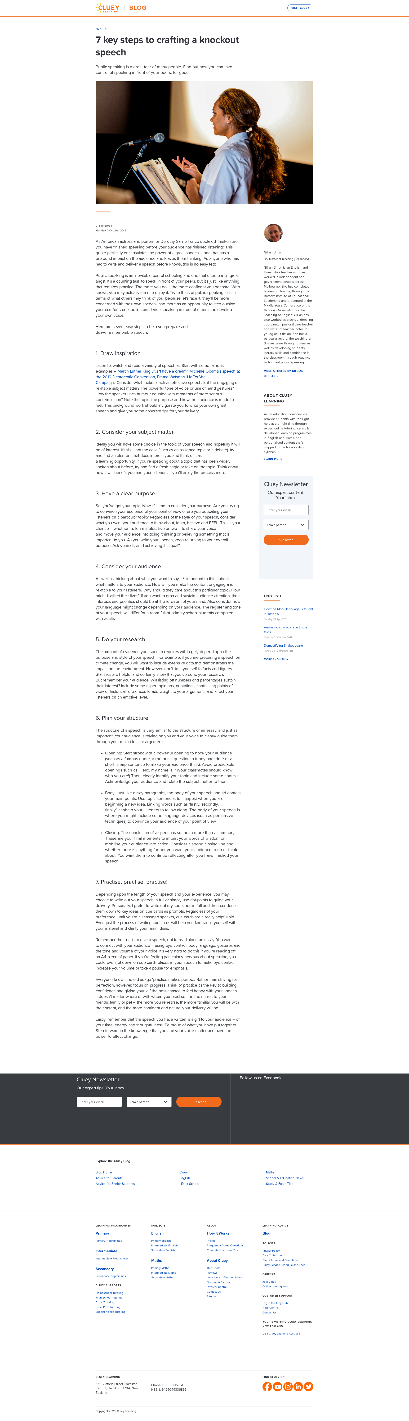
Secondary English (163, 1250)
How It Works (218, 1233)
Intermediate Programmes (112, 1258)
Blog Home (104, 1172)
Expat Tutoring (105, 1302)
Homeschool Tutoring (109, 1293)
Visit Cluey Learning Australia (281, 1333)
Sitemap (212, 1296)
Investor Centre (217, 1287)
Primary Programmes (109, 1241)
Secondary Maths (162, 1277)
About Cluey (217, 1261)
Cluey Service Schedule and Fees (283, 1265)
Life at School (189, 1184)
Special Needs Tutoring (110, 1312)
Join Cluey (269, 1282)
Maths (270, 1172)
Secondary (105, 1269)
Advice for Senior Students (115, 1184)
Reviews (212, 1273)
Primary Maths (160, 1268)
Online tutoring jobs (275, 1286)
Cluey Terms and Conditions (280, 1260)
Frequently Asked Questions (225, 1245)
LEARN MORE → (274, 459)
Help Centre (270, 1308)
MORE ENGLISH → (276, 659)
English (102, 29)
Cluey (183, 1172)
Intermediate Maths (163, 1273)
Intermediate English (164, 1245)
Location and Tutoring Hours (225, 1277)
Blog (266, 1233)
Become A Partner (218, 1282)
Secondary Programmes (111, 1276)
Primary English (161, 1241)
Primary (102, 1233)
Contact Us (214, 1291)
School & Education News (285, 1178)
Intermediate (106, 1251)
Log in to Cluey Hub (275, 1303)
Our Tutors (213, 1268)
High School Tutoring (109, 1297)
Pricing (211, 1241)
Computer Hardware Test (223, 1250)
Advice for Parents (109, 1178)
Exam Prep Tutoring (108, 1307)
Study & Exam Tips (279, 1184)
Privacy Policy (271, 1251)
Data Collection (272, 1255)
